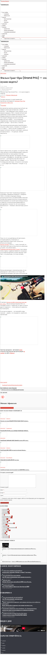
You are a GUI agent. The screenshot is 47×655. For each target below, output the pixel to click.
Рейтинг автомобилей (8, 30)
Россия (5, 20)
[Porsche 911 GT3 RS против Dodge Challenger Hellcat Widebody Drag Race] (3, 426)
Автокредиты (7, 28)
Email (2, 493)
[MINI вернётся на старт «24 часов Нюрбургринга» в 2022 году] (5, 560)
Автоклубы (4, 33)
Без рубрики (9, 457)
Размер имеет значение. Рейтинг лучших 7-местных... (16, 572)
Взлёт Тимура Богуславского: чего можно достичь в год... (17, 605)
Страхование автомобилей (9, 32)
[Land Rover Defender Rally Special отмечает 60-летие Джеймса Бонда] (3, 436)
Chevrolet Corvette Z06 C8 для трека (9, 460)
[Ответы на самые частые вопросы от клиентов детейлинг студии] (19, 608)
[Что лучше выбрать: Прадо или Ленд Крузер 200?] (8, 585)
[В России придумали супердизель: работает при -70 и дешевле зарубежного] (5, 553)
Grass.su (12, 353)
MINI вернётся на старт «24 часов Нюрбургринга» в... (28, 561)
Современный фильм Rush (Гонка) (10, 249)
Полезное (4, 27)
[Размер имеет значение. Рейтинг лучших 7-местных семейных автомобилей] (12, 570)
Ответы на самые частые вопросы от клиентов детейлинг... (18, 610)
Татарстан (6, 22)
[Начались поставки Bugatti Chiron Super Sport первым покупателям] (3, 417)
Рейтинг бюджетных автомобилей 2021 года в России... (17, 582)
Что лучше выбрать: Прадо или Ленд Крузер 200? (15, 586)
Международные (7, 18)
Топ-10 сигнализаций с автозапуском (12, 599)
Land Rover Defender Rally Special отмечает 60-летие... (14, 440)
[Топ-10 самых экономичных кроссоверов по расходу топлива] (11, 575)
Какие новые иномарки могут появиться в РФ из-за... (23, 548)
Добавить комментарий (6, 87)
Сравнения (6, 14)
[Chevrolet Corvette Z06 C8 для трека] (3, 456)
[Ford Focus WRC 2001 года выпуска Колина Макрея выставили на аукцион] (3, 446)
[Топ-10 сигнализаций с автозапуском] (12, 597)
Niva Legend (3, 382)
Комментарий (4, 487)
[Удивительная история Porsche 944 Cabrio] (14, 613)
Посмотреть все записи (7, 408)
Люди (3, 35)
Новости (4, 17)
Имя (2, 490)
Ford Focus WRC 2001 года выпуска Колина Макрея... (13, 450)
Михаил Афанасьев (7, 89)
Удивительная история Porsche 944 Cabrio (14, 615)
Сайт (1, 495)
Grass (20, 350)
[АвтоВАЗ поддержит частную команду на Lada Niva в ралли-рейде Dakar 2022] (3, 465)
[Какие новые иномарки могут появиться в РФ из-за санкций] (5, 547)
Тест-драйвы (5, 12)
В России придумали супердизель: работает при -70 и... (24, 555)
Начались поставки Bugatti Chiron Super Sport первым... (14, 421)
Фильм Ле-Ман (4, 244)
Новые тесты (7, 15)
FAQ (3, 37)
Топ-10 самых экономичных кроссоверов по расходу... (16, 577)
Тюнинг (4, 25)
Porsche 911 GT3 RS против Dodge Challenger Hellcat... (14, 430)
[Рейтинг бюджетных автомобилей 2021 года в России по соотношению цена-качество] (6, 580)
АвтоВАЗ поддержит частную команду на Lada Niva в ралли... (14, 469)
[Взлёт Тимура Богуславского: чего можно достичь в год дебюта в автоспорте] (24, 604)
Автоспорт (4, 23)
